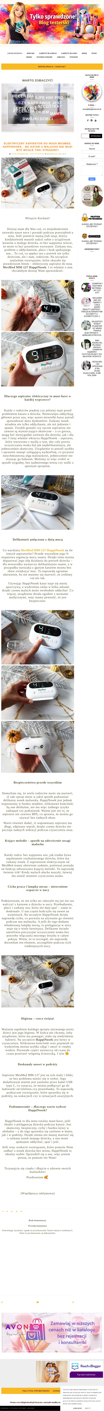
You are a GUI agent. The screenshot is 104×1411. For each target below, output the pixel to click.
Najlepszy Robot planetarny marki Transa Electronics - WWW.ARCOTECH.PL (92, 328)
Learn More (77, 1408)
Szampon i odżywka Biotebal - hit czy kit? (97, 288)
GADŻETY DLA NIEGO (48, 53)
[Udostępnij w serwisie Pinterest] (21, 1212)
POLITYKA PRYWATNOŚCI (36, 1391)
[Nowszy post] (2, 1302)
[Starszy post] (73, 1302)
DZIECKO (30, 53)
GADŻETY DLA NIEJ (69, 53)
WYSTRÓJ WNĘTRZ (44, 57)
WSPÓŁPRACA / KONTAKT (52, 67)
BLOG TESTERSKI (20, 1408)
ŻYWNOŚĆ (74, 57)
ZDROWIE (61, 57)
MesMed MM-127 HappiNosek (42, 550)
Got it (87, 1408)
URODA (29, 57)
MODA (84, 53)
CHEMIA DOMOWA (14, 53)
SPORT (94, 53)
